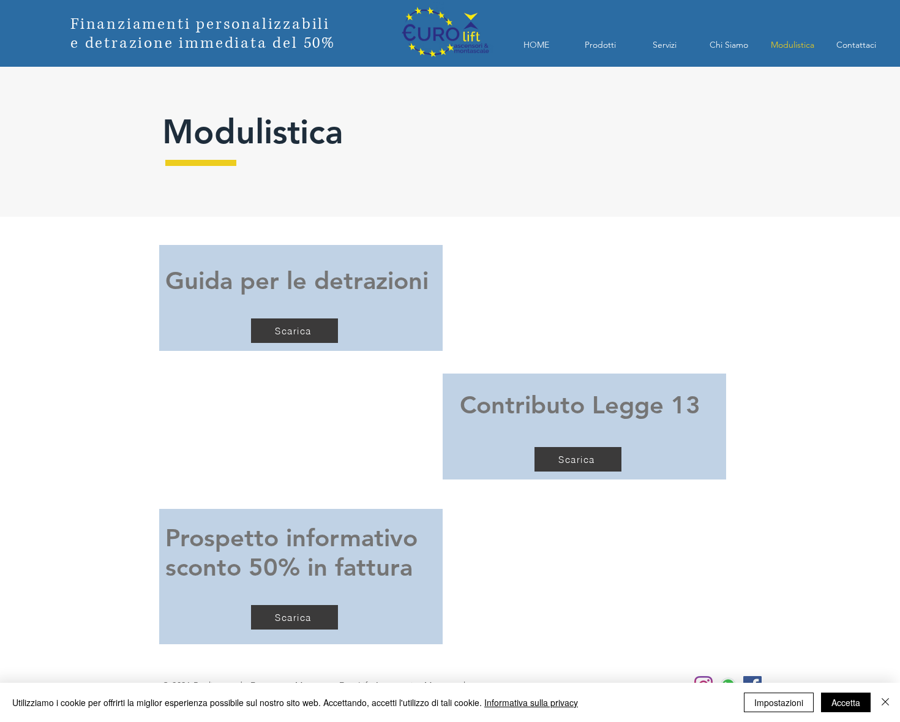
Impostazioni (778, 702)
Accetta (845, 702)
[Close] (885, 702)
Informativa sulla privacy (531, 702)
